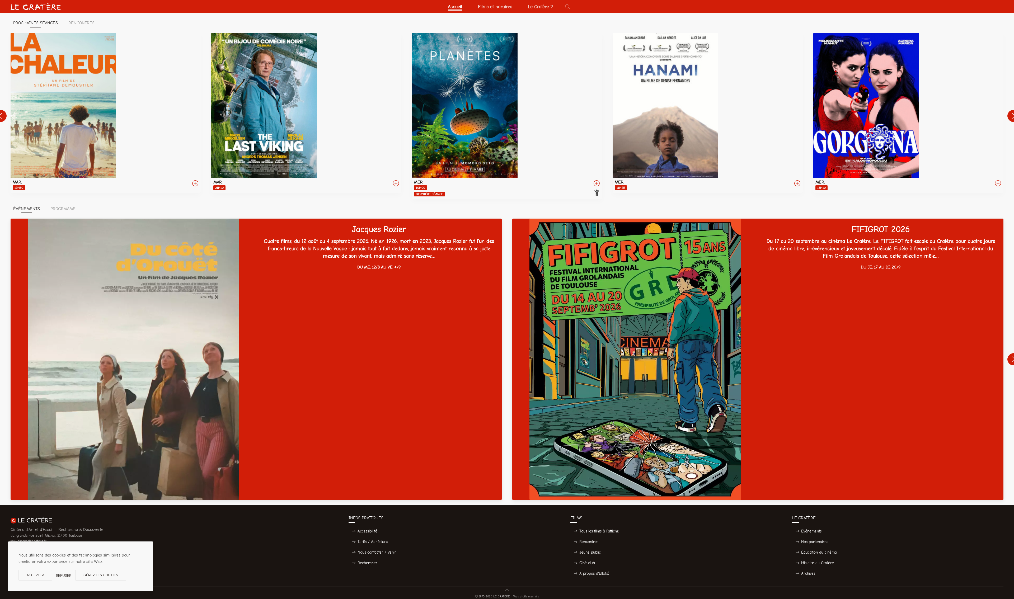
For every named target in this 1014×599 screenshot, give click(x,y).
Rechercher (367, 562)
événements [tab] (26, 208)
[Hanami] (708, 113)
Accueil (455, 6)
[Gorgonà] (908, 113)
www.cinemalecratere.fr (28, 541)
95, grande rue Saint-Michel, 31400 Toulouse (46, 535)
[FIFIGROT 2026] (757, 359)
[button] (567, 6)
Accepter (35, 575)
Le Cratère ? (540, 6)
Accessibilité (367, 531)
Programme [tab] (63, 208)
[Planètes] (507, 116)
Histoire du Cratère (817, 562)
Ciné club (587, 562)
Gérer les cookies (100, 575)
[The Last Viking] (306, 113)
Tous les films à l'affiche (599, 531)
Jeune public (590, 552)
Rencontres (588, 541)
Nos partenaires (814, 541)
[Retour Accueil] (36, 6)
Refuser (63, 575)
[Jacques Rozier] (256, 359)
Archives (808, 573)
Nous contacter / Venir (377, 552)
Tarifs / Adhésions (373, 541)
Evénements (811, 531)
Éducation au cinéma (819, 552)
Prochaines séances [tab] (35, 23)
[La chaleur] (106, 113)
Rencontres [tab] (81, 23)
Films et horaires (495, 6)
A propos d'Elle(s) (594, 573)
